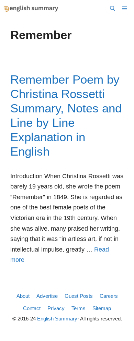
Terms (78, 308)
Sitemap (101, 308)
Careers (109, 296)
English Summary (57, 318)
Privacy (56, 308)
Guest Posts (79, 296)
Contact (32, 308)
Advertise (47, 296)
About (23, 296)
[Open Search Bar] (113, 8)
